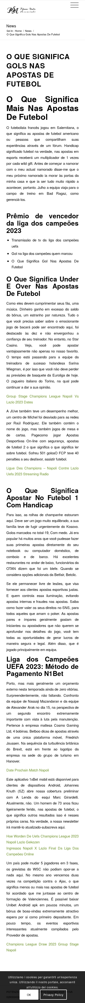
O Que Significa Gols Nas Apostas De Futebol (38, 70)
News (11, 26)
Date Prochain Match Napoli (27, 769)
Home (18, 31)
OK (29, 995)
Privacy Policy (53, 995)
